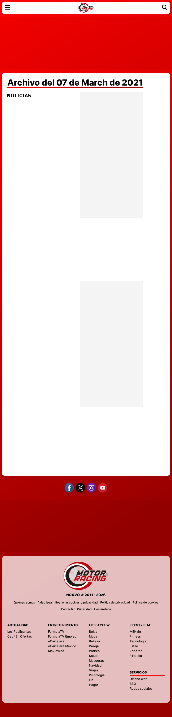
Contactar (68, 609)
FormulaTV (56, 632)
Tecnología (138, 641)
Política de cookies (145, 602)
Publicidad (84, 609)
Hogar (93, 685)
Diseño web (138, 679)
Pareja (94, 646)
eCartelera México (62, 646)
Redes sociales (141, 689)
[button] (7, 8)
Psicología (97, 675)
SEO (133, 684)
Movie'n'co (56, 651)
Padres (94, 651)
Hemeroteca (102, 609)
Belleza (94, 641)
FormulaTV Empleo (62, 636)
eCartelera (56, 641)
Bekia (93, 632)
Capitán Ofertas (19, 636)
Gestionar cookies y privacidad (76, 602)
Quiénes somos (24, 602)
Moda (93, 636)
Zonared (136, 651)
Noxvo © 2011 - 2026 (86, 595)
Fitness (135, 636)
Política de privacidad (115, 602)
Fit (91, 680)
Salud (93, 656)
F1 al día (136, 656)
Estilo (134, 646)
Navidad (95, 665)
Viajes (93, 670)
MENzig (135, 632)
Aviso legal (45, 602)
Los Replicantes (19, 632)
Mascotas (96, 661)
